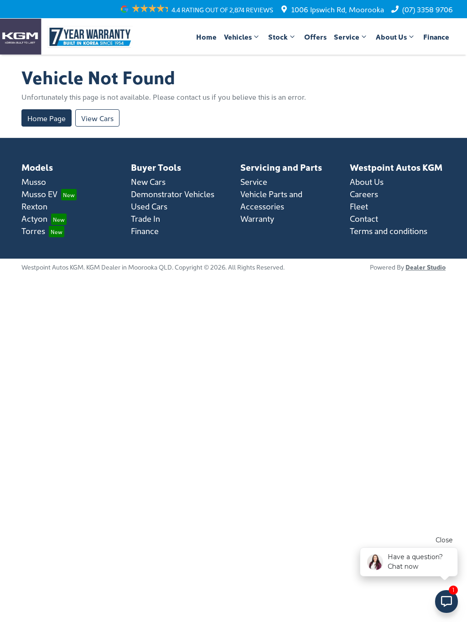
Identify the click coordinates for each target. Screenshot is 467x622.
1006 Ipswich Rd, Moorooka (337, 9)
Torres (33, 230)
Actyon (34, 218)
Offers (315, 36)
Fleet (359, 206)
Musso (33, 181)
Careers (364, 193)
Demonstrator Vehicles (172, 193)
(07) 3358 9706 (427, 9)
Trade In (145, 218)
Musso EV (39, 193)
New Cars (148, 181)
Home (206, 36)
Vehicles (238, 36)
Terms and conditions (388, 230)
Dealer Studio (425, 266)
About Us (391, 36)
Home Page (46, 118)
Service (346, 36)
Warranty (257, 218)
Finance (436, 36)
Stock (278, 36)
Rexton (34, 206)
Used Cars (149, 206)
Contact (364, 218)
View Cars (97, 118)
